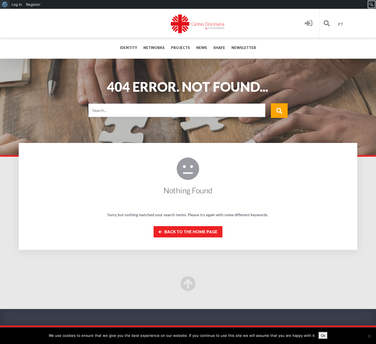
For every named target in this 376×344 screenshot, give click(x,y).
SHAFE (219, 48)
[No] (369, 336)
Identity (128, 48)
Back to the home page (190, 231)
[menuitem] (5, 4)
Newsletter (243, 48)
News (201, 48)
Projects (180, 48)
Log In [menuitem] (17, 4)
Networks (154, 48)
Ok (323, 335)
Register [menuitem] (33, 4)
